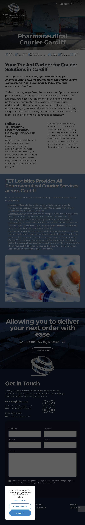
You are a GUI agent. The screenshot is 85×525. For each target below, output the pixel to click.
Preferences (20, 506)
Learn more (20, 500)
